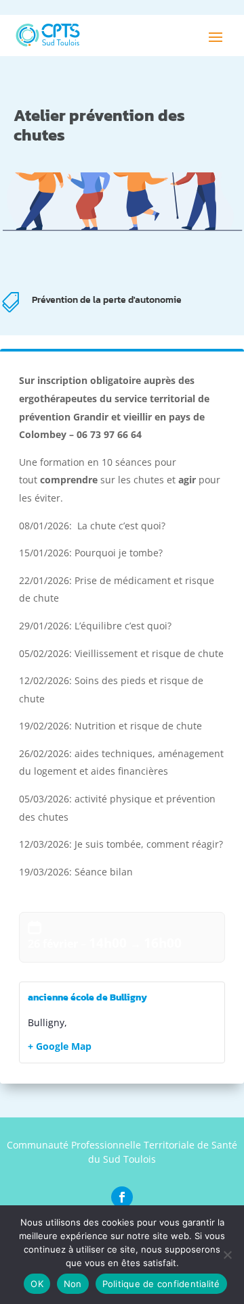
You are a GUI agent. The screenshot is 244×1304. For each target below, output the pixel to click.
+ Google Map (60, 1046)
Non (73, 1283)
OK (36, 1283)
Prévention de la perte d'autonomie (107, 300)
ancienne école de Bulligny (87, 997)
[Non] (227, 1254)
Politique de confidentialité (161, 1283)
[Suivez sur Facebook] (122, 1197)
